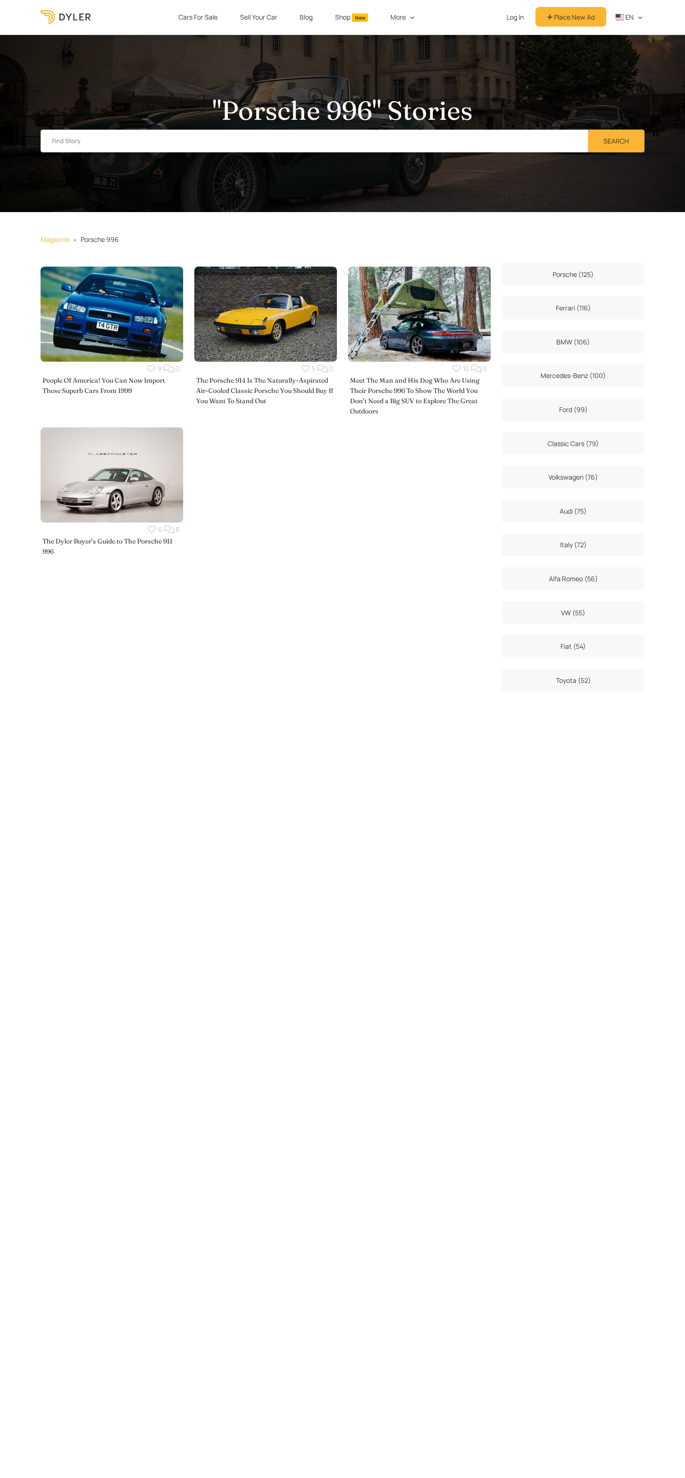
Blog (306, 17)
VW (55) (573, 612)
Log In (515, 17)
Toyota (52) (573, 680)
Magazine (55, 239)
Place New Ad (574, 17)
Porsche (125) (573, 274)
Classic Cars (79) (573, 443)
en (629, 17)
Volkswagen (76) (573, 477)
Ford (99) (573, 409)
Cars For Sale (198, 17)
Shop (350, 17)
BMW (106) (573, 341)
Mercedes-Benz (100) (573, 375)
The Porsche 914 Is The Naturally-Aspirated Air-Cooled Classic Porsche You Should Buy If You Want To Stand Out (264, 390)
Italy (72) (573, 544)
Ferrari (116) (573, 307)
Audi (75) (573, 511)
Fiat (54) (573, 646)
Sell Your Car (258, 17)
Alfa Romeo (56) (573, 578)
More (398, 17)
